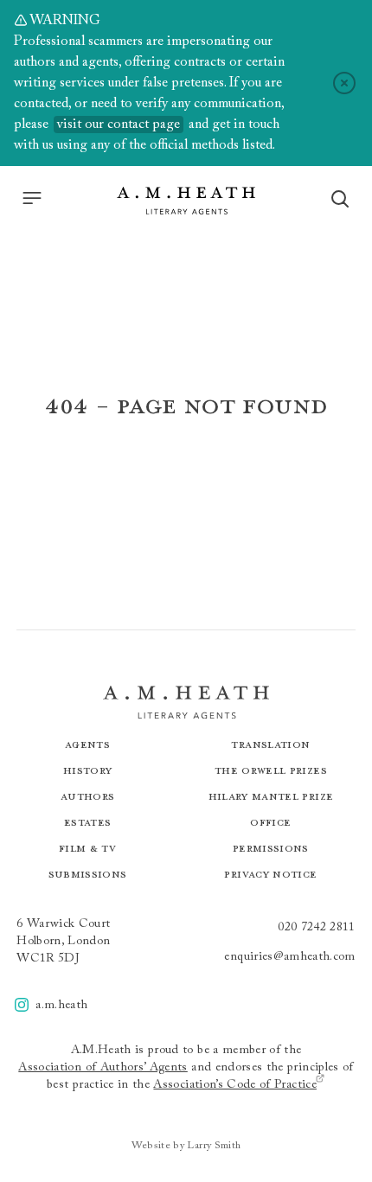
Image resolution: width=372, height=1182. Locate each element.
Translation (270, 744)
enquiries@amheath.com (289, 957)
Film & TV (87, 847)
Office (270, 822)
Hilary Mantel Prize (271, 796)
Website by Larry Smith (186, 1145)
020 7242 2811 (317, 928)
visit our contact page (118, 124)
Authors (87, 796)
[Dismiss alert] (344, 83)
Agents (87, 744)
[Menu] (32, 198)
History (87, 770)
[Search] (340, 198)
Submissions (87, 873)
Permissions (271, 847)
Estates (87, 822)
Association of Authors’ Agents (103, 1068)
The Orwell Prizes (271, 770)
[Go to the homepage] (186, 200)
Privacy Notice (270, 873)
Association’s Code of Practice (235, 1085)
